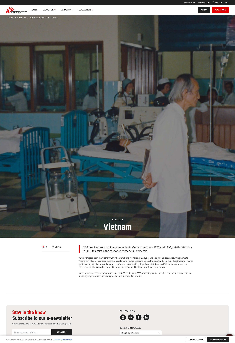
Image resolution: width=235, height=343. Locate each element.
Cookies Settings (196, 339)
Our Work (65, 9)
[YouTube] (131, 317)
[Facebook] (138, 317)
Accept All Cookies (218, 339)
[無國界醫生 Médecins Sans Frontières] (16, 9)
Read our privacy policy (62, 339)
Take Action (84, 9)
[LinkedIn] (146, 317)
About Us (48, 9)
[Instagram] (123, 317)
